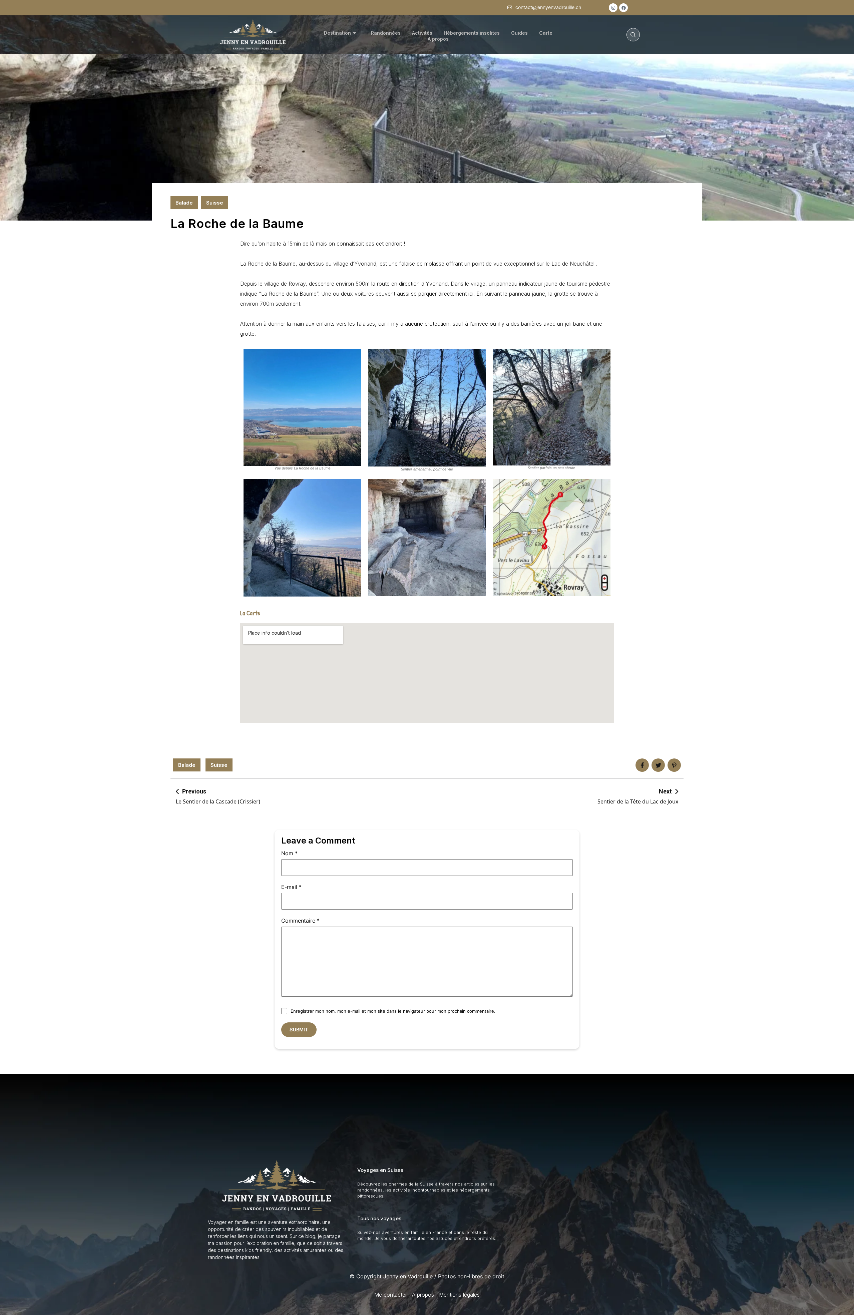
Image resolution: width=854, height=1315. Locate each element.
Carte (545, 33)
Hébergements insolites (472, 33)
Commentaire (300, 920)
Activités (422, 33)
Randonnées (386, 33)
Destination (337, 33)
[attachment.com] (674, 765)
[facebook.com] (642, 765)
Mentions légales (459, 1294)
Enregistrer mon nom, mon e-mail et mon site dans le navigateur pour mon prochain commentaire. (393, 1011)
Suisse (214, 203)
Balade (184, 203)
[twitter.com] (658, 765)
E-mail (291, 887)
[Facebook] (623, 7)
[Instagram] (613, 7)
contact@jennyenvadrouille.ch (548, 7)
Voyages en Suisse (380, 1170)
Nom (289, 853)
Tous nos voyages (379, 1218)
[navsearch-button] (633, 34)
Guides (519, 33)
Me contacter (390, 1294)
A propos (438, 39)
